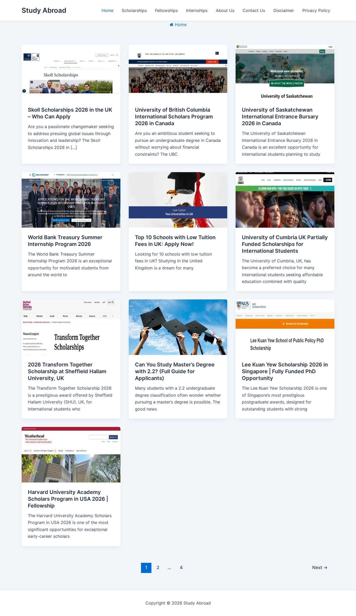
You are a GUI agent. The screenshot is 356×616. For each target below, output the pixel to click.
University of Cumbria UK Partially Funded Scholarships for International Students (285, 244)
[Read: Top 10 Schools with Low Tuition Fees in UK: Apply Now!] (178, 199)
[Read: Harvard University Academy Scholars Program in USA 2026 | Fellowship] (71, 454)
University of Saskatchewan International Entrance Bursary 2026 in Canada (280, 116)
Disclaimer (283, 10)
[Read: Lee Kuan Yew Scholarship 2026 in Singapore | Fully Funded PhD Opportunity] (285, 326)
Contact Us (254, 10)
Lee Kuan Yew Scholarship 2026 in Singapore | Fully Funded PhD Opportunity (285, 371)
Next (320, 567)
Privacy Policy (316, 10)
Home (107, 10)
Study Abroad (44, 10)
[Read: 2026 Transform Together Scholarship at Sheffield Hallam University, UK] (71, 326)
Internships (196, 10)
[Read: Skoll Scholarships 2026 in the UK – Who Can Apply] (71, 72)
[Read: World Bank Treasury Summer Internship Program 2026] (71, 199)
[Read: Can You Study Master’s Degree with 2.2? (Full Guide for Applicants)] (178, 326)
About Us (225, 10)
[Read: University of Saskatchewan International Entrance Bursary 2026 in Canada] (285, 72)
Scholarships (134, 10)
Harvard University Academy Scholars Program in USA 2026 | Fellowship (68, 499)
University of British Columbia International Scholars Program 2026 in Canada (174, 116)
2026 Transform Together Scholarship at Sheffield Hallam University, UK (67, 371)
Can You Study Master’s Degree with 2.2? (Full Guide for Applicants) (174, 371)
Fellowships (166, 10)
